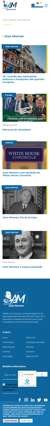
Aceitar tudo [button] (26, 421)
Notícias (29, 347)
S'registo (42, 375)
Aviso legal (7, 356)
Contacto (30, 351)
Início (5, 20)
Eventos (6, 351)
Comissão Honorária (35, 342)
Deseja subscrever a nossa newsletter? (10, 387)
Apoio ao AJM (32, 356)
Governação (8, 342)
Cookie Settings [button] (10, 421)
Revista (12, 20)
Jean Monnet (9, 347)
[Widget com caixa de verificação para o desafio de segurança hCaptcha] (27, 379)
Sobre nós (30, 337)
